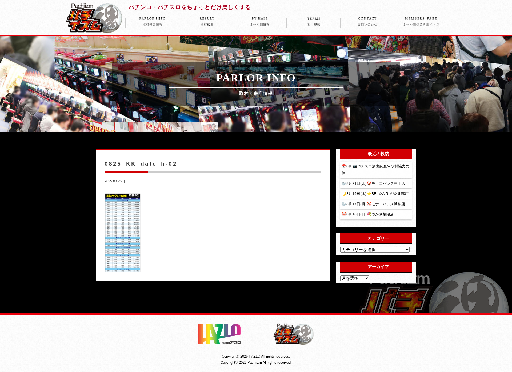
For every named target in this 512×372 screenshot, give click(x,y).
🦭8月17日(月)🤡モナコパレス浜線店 (373, 204)
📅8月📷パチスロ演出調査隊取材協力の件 (375, 169)
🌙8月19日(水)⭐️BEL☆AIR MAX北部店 (375, 193)
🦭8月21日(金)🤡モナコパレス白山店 (373, 183)
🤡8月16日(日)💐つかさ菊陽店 (368, 214)
